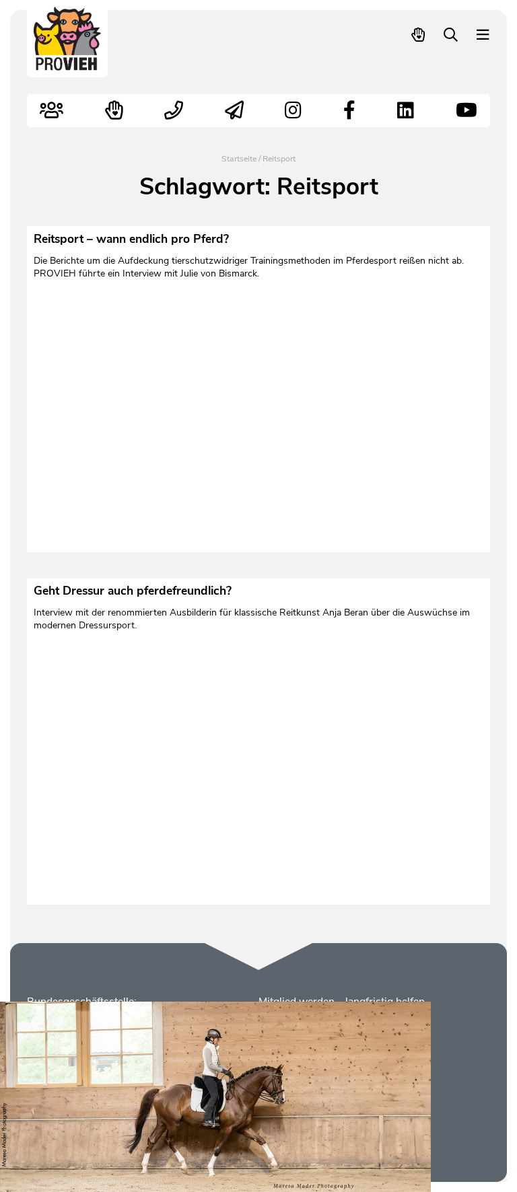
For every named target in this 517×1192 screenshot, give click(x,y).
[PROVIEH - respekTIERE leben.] (68, 64)
